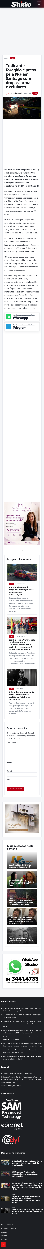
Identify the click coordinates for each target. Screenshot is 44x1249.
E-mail (9, 771)
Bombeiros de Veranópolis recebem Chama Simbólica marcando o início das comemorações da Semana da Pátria (22, 644)
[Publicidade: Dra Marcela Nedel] (22, 523)
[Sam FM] (22, 1109)
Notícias (4, 1232)
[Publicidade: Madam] (22, 818)
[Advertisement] (22, 30)
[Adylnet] (22, 1139)
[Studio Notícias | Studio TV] (21, 4)
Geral (12, 58)
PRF (22, 550)
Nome (9, 763)
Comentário (12, 743)
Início (6, 58)
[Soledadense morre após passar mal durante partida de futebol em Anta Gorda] (22, 677)
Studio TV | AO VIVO (8, 1228)
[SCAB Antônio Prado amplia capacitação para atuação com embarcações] (22, 572)
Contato (4, 1239)
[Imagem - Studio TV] (22, 970)
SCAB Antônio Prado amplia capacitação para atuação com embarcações (21, 591)
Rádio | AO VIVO (7, 1225)
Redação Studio (17, 93)
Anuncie (4, 1236)
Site (8, 779)
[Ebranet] (22, 1126)
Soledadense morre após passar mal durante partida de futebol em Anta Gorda (21, 696)
